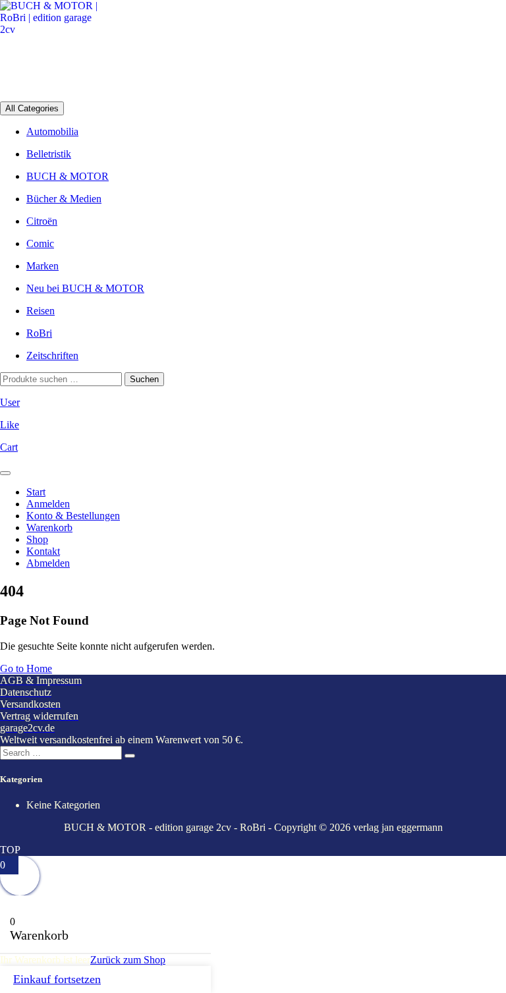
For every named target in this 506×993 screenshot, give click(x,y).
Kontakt (43, 551)
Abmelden (48, 563)
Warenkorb (49, 527)
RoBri (39, 333)
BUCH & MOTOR (67, 176)
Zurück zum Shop (127, 959)
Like (9, 424)
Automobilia (52, 131)
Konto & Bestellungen (73, 515)
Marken (42, 265)
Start (35, 491)
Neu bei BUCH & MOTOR (85, 288)
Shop (37, 539)
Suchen (144, 379)
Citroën (41, 221)
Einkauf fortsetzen (57, 979)
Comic (40, 243)
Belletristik (48, 153)
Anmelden (48, 503)
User (10, 402)
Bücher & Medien (63, 198)
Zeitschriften (52, 355)
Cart (9, 447)
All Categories (32, 108)
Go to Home (26, 668)
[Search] (130, 756)
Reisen (40, 310)
